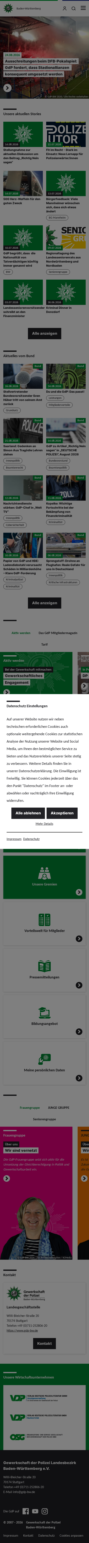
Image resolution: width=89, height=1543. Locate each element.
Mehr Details (44, 824)
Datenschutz (31, 839)
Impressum (14, 839)
